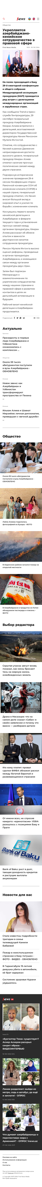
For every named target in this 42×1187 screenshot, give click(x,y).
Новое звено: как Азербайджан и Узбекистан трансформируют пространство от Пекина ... (17, 391)
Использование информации (15, 1160)
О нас (5, 1162)
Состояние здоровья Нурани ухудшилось (19, 981)
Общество (6, 357)
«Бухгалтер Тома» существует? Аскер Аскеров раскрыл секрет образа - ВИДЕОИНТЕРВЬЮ (21, 1044)
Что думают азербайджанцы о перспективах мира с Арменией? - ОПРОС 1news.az (20, 1137)
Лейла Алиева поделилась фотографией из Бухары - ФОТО (17, 523)
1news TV (6, 1034)
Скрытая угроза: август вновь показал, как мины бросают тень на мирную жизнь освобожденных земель (20, 670)
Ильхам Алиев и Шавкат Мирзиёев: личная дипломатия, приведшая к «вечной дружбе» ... (21, 415)
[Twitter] (17, 318)
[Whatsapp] (20, 318)
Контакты (6, 1165)
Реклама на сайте (10, 1157)
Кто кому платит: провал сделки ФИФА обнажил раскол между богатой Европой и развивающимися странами (21, 772)
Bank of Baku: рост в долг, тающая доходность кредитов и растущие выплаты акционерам (20, 874)
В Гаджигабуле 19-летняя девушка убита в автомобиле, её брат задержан (20, 969)
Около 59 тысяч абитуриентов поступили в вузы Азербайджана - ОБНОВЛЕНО (17, 367)
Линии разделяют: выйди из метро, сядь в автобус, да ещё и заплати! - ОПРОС (20, 1092)
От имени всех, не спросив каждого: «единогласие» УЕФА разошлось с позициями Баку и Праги (21, 823)
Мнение (5, 379)
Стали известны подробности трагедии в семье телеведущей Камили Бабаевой (20, 941)
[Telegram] (23, 318)
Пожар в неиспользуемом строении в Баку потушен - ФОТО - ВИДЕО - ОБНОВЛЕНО (20, 956)
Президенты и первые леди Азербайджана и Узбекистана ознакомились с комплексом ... (16, 343)
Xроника (5, 333)
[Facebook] (14, 318)
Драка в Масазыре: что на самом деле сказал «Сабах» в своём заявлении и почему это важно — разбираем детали (21, 721)
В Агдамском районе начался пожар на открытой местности (21, 566)
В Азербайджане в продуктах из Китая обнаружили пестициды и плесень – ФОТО (20, 610)
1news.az (10, 1173)
